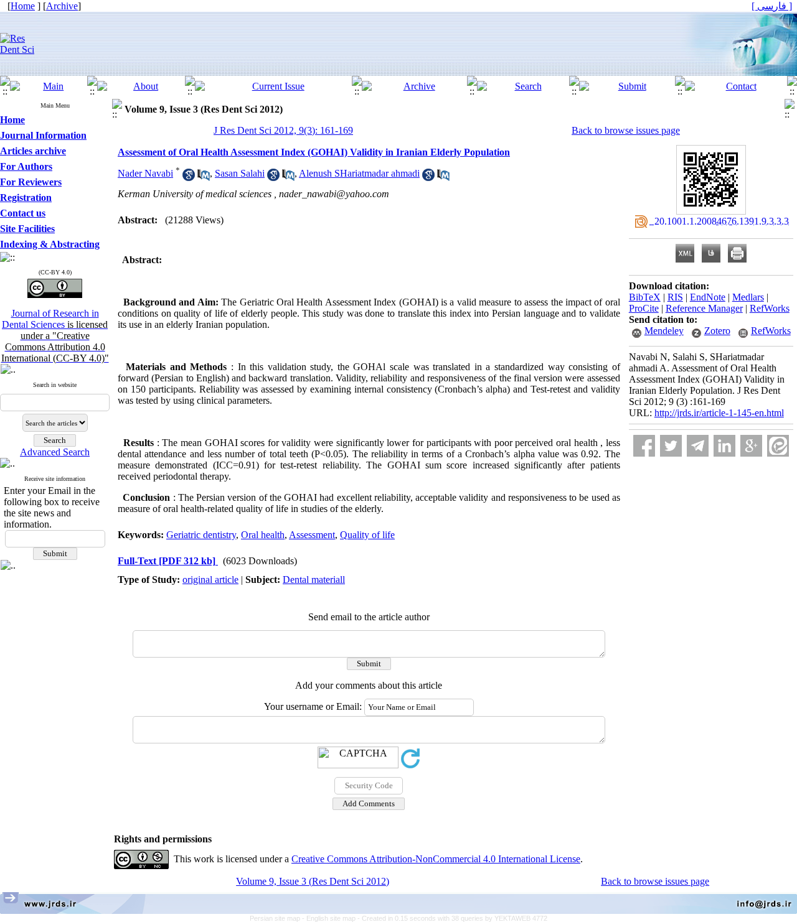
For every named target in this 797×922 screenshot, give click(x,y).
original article (210, 579)
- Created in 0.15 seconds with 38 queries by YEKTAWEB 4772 (452, 918)
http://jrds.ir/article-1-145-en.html (719, 412)
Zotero (717, 330)
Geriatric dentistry (201, 534)
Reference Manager (704, 308)
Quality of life (367, 534)
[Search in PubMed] (203, 177)
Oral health (263, 534)
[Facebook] (644, 446)
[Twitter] (671, 446)
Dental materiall (314, 579)
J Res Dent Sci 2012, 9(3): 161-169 (283, 130)
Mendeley (664, 330)
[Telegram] (698, 446)
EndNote (707, 297)
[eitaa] (778, 446)
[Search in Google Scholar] (188, 177)
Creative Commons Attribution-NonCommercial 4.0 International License (435, 859)
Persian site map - (278, 918)
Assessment (312, 534)
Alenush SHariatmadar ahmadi (359, 173)
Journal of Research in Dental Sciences (55, 335)
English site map (331, 918)
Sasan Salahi (240, 173)
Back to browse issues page (626, 130)
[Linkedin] (724, 446)
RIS (675, 297)
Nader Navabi (145, 173)
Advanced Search (55, 452)
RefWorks (770, 308)
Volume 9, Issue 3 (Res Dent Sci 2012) (312, 881)
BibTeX (645, 297)
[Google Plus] (751, 446)
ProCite (644, 308)
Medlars (748, 297)
